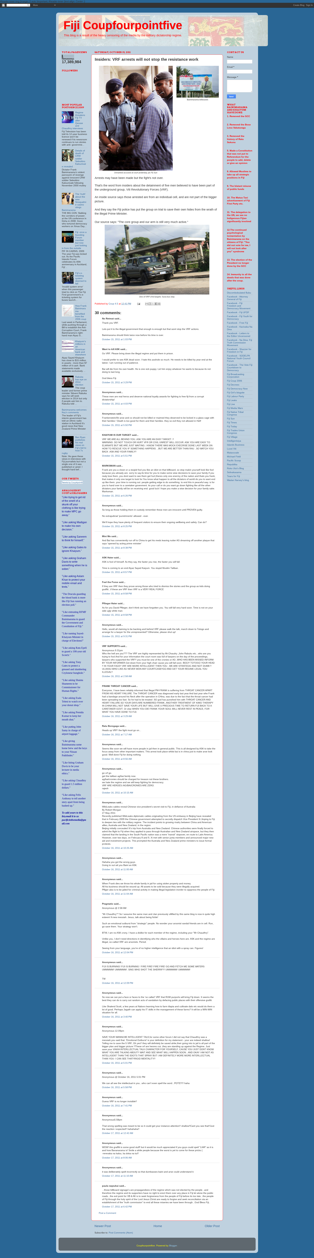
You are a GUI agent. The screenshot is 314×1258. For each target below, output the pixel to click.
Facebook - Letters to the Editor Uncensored (238, 334)
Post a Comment (107, 1213)
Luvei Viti (231, 449)
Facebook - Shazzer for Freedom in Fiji (239, 350)
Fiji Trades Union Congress (235, 431)
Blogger (173, 1245)
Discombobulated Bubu (239, 293)
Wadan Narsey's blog (238, 480)
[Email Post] (138, 304)
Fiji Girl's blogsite (235, 392)
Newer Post (103, 1226)
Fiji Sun (231, 418)
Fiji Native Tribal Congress (235, 413)
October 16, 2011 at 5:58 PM (117, 1087)
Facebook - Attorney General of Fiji (237, 298)
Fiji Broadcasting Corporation (235, 375)
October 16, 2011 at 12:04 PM (117, 952)
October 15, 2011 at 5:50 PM (117, 425)
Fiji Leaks (232, 400)
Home (158, 1226)
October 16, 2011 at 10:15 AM (117, 792)
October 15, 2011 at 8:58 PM (117, 593)
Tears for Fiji (233, 476)
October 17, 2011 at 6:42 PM (117, 1206)
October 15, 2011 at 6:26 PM (117, 496)
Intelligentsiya (234, 441)
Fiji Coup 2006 (234, 381)
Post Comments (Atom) (121, 1232)
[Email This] (146, 303)
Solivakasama (234, 472)
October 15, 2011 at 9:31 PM (117, 636)
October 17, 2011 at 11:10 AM (117, 1176)
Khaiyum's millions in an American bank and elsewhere (80, 348)
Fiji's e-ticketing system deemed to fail (80, 278)
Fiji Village (232, 437)
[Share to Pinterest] (159, 303)
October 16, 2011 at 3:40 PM (117, 1017)
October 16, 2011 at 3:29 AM (117, 716)
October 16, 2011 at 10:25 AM (117, 848)
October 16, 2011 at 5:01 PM (117, 1063)
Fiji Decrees (233, 385)
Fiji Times (232, 422)
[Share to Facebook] (156, 303)
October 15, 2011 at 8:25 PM (117, 526)
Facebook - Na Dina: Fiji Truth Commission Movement (239, 343)
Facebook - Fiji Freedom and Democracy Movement (238, 306)
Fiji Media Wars (235, 408)
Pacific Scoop (234, 460)
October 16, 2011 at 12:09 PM (117, 983)
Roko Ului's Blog (235, 468)
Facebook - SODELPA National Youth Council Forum (238, 358)
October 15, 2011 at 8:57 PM (117, 572)
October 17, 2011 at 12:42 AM (117, 1133)
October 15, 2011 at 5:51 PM (117, 456)
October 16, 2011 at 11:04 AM (117, 894)
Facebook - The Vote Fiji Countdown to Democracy (239, 367)
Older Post (212, 1226)
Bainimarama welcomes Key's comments (74, 411)
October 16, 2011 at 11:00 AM (117, 869)
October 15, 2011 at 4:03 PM (117, 404)
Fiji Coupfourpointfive (122, 25)
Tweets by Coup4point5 (72, 482)
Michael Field (234, 456)
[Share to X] (153, 303)
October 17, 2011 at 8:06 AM (117, 1158)
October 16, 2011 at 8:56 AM (117, 759)
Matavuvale (233, 452)
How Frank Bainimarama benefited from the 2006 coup (81, 312)
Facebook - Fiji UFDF (238, 312)
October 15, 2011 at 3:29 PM (117, 382)
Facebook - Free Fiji (237, 323)
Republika (232, 464)
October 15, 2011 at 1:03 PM (117, 339)
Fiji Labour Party (235, 396)
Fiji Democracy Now (237, 388)
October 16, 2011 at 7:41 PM (117, 1105)
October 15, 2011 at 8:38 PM (117, 548)
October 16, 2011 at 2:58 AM (117, 676)
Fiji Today (232, 426)
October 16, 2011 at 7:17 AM (117, 734)
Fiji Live (231, 404)
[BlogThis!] (149, 303)
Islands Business (235, 445)
